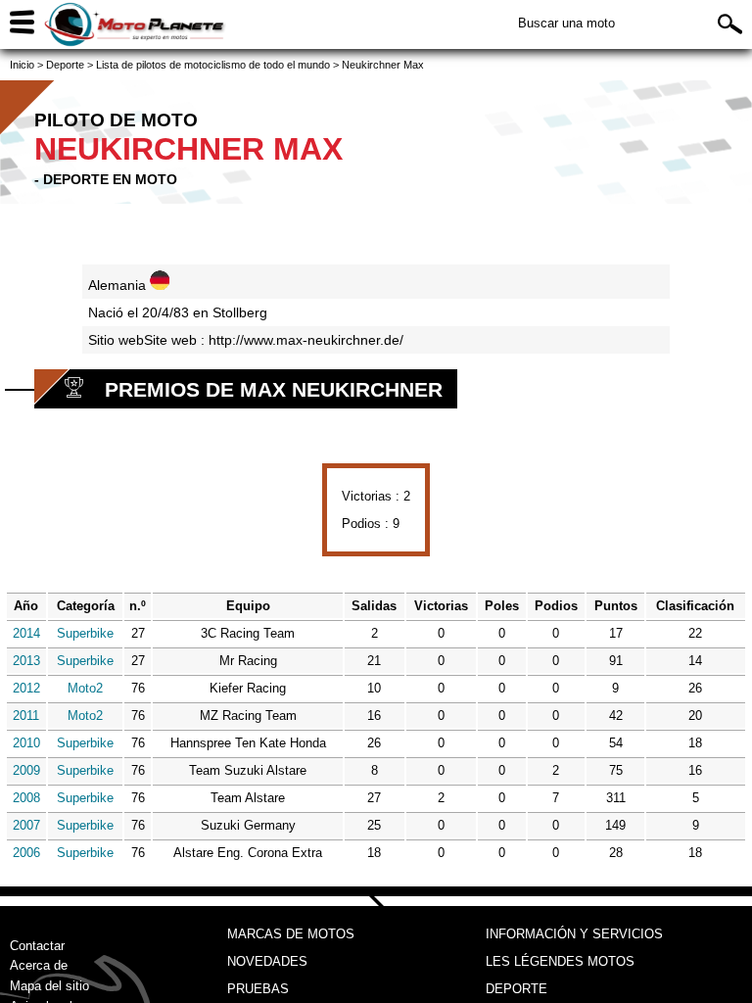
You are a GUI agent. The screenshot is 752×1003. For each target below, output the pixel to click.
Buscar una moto (566, 23)
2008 (26, 797)
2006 (26, 852)
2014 (26, 633)
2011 (26, 715)
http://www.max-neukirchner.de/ (306, 340)
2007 (26, 825)
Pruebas (258, 988)
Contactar (37, 945)
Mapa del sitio (49, 986)
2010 (26, 743)
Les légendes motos (560, 961)
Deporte (516, 988)
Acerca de (39, 965)
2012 (26, 688)
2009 (26, 770)
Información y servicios (574, 934)
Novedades (267, 961)
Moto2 (85, 688)
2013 (26, 660)
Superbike (85, 633)
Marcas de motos (290, 934)
